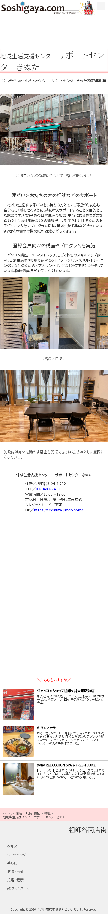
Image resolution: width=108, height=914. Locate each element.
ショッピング (16, 854)
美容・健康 (15, 879)
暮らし (12, 863)
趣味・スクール (18, 888)
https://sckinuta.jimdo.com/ (58, 509)
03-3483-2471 (48, 489)
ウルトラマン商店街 (87, 8)
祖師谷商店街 (40, 8)
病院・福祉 (15, 871)
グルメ (12, 846)
